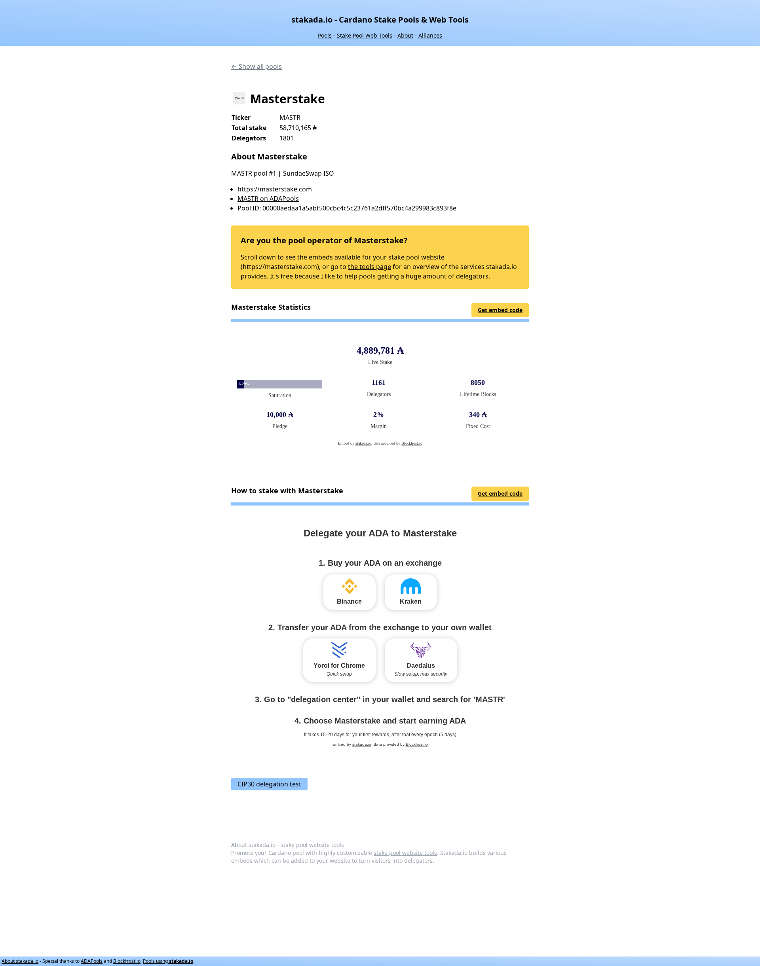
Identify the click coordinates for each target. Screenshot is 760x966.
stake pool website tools (405, 852)
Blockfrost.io (127, 961)
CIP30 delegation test (269, 784)
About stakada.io (20, 961)
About (405, 35)
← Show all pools (256, 66)
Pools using (168, 961)
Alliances (430, 35)
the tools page (369, 266)
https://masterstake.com (275, 189)
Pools (325, 35)
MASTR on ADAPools (268, 198)
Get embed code (500, 310)
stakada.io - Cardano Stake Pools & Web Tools (380, 19)
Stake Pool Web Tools (364, 35)
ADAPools (92, 961)
